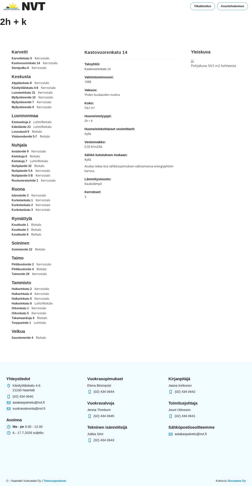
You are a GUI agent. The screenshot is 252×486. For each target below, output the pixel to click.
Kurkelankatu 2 (22, 205)
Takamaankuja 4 (23, 318)
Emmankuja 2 (21, 122)
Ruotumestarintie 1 (25, 180)
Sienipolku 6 (20, 67)
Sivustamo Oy (237, 480)
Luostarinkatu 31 (23, 92)
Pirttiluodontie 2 (23, 264)
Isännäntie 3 (20, 195)
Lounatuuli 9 (20, 131)
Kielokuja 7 (19, 161)
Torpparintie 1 (21, 322)
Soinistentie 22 (22, 249)
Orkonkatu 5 (20, 313)
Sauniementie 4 (22, 337)
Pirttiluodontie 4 (23, 269)
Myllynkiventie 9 (23, 107)
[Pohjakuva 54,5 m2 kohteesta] (192, 61)
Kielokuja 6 (19, 156)
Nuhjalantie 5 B (22, 175)
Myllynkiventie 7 (23, 102)
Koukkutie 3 (20, 229)
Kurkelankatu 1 (22, 200)
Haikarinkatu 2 (22, 288)
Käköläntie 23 (21, 126)
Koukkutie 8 (20, 234)
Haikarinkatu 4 (22, 293)
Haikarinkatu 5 (22, 298)
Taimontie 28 (20, 274)
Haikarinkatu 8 (22, 303)
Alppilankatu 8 (22, 83)
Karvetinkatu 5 (22, 58)
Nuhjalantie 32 (22, 166)
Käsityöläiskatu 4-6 (25, 87)
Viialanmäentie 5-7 (24, 136)
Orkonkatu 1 (20, 308)
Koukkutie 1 (20, 224)
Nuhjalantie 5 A (22, 170)
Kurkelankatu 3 (22, 209)
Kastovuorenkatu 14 (26, 63)
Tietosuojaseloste (54, 480)
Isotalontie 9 (20, 151)
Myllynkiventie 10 (24, 97)
